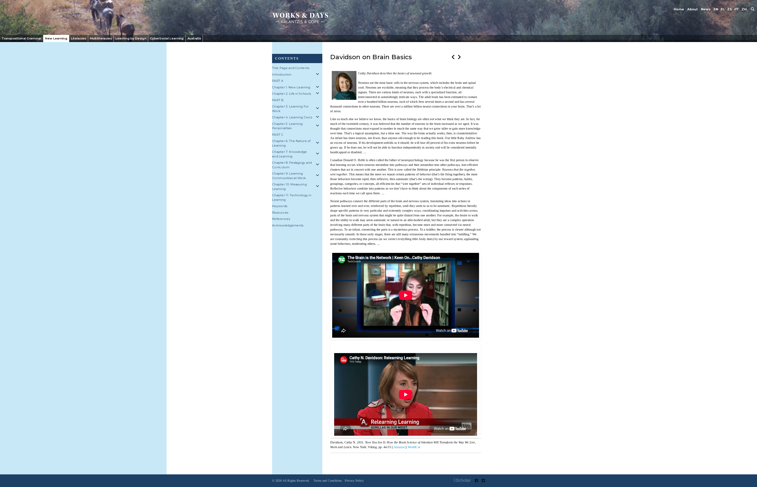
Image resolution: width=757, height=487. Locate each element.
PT (737, 9)
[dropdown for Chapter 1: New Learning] (318, 87)
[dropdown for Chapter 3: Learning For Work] (318, 109)
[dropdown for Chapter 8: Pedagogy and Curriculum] (318, 165)
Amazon (399, 447)
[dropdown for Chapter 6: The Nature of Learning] (318, 143)
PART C (277, 134)
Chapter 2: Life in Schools (291, 93)
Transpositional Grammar (21, 38)
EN (716, 9)
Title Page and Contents (290, 68)
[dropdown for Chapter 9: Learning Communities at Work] (318, 176)
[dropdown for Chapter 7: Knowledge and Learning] (318, 154)
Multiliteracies (101, 38)
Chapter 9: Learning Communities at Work (289, 176)
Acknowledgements (287, 225)
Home (679, 9)
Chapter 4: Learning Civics (292, 117)
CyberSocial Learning (167, 38)
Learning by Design (131, 38)
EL (723, 9)
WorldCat (414, 447)
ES (730, 9)
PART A (277, 81)
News (705, 9)
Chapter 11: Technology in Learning (291, 197)
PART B (278, 100)
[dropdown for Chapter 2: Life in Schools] (318, 94)
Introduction (281, 74)
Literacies (78, 38)
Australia (194, 38)
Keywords (279, 206)
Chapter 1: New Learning (291, 87)
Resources (280, 212)
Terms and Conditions (327, 480)
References (281, 219)
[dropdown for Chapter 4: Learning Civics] (318, 117)
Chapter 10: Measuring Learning (289, 186)
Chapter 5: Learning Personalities (287, 126)
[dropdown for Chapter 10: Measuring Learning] (318, 186)
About (692, 9)
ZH (744, 9)
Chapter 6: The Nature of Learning (291, 143)
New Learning (56, 38)
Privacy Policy (354, 480)
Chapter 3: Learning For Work (290, 109)
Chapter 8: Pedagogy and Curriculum (292, 165)
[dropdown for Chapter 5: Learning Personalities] (318, 126)
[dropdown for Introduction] (318, 74)
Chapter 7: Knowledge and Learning (289, 154)
